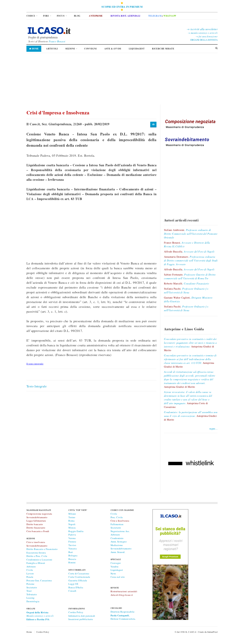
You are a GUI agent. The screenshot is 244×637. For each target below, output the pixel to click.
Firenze (72, 541)
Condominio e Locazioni (39, 559)
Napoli (71, 524)
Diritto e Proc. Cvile (36, 556)
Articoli (52, 48)
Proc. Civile (117, 517)
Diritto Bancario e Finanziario (42, 549)
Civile (29, 570)
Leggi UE (73, 583)
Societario (31, 587)
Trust (29, 590)
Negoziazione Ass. (120, 531)
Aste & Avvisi (112, 48)
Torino (71, 517)
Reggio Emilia (75, 531)
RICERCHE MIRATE (163, 48)
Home (35, 48)
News (113, 573)
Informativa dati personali (81, 615)
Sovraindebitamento (121, 548)
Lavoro (30, 573)
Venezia (72, 548)
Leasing (30, 597)
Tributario (31, 594)
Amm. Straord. (118, 552)
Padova (72, 534)
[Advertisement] (122, 79)
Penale (29, 576)
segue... (213, 428)
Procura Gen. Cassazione (39, 580)
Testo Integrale (36, 386)
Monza (72, 527)
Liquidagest (117, 570)
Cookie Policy (75, 612)
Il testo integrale (34, 363)
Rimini (72, 562)
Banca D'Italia (75, 587)
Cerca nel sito (118, 576)
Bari (70, 552)
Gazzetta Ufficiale (77, 580)
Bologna (72, 555)
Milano (72, 513)
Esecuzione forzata (36, 552)
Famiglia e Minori (35, 563)
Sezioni (70, 48)
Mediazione (117, 545)
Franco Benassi (57, 41)
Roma (71, 520)
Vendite (115, 566)
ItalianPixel (212, 631)
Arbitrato (31, 566)
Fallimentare (117, 524)
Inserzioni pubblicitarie (80, 619)
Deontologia (32, 601)
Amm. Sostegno (119, 541)
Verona (72, 538)
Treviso (72, 545)
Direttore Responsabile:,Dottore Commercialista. (123, 615)
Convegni (90, 48)
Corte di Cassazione (78, 573)
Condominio (117, 538)
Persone (30, 583)
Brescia (72, 559)
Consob (72, 590)
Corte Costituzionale (79, 576)
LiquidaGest (137, 48)
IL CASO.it (190, 631)
